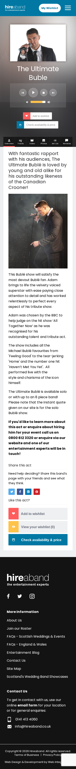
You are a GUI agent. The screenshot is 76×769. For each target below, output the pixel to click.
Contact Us (16, 660)
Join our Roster (19, 628)
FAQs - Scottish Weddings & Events (36, 636)
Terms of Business (26, 755)
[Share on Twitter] (11, 492)
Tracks (21, 143)
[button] (23, 92)
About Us (14, 620)
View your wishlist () (37, 527)
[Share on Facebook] (20, 492)
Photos (44, 143)
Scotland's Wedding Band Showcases (37, 676)
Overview (9, 143)
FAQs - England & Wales (27, 644)
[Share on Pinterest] (37, 492)
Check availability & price (40, 125)
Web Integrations (59, 762)
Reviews (67, 143)
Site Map (14, 668)
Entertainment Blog (23, 652)
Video (32, 143)
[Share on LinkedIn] (28, 492)
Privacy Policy (52, 755)
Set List (55, 143)
